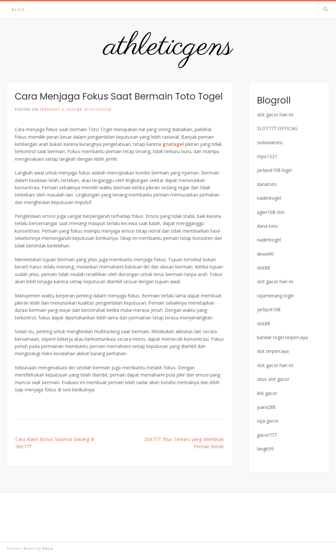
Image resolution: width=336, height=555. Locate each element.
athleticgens (168, 47)
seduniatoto (270, 142)
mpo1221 (267, 156)
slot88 (263, 268)
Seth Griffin (97, 109)
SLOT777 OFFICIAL (277, 128)
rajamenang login (275, 295)
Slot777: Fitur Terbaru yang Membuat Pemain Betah (184, 443)
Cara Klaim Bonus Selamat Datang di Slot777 (54, 443)
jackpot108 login (274, 170)
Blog (18, 9)
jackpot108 (269, 309)
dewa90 (265, 254)
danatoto (267, 184)
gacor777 (267, 435)
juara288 (266, 407)
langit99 (265, 449)
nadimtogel (269, 198)
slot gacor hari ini (275, 114)
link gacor (267, 393)
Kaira (48, 548)
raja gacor (268, 421)
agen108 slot (270, 212)
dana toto (267, 226)
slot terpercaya (273, 351)
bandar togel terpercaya (282, 337)
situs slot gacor (273, 379)
